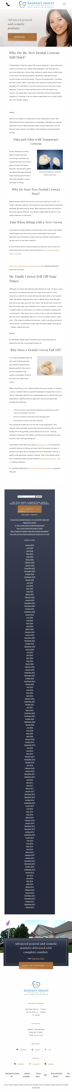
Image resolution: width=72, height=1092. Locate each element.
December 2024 (29, 603)
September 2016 (29, 803)
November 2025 (29, 571)
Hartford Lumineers (26, 1075)
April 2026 (29, 557)
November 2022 (29, 675)
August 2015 (30, 838)
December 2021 (29, 702)
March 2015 (30, 852)
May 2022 (29, 693)
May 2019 (29, 754)
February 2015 (29, 855)
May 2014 (29, 881)
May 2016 (29, 812)
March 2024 (30, 629)
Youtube (50, 1064)
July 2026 (29, 548)
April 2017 (29, 786)
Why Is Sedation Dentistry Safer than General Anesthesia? (30, 531)
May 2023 (29, 658)
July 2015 (29, 841)
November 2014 (29, 864)
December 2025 (29, 568)
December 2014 (29, 861)
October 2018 (29, 762)
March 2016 (30, 817)
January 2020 (29, 739)
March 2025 (30, 594)
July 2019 (29, 748)
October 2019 (29, 742)
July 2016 (29, 809)
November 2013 (29, 899)
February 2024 (29, 632)
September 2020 (29, 722)
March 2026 (30, 560)
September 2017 (29, 777)
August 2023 (30, 649)
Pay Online (67, 1075)
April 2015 (29, 849)
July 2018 (29, 765)
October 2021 (29, 704)
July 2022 (29, 687)
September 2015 (29, 835)
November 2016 (29, 797)
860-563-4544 (38, 958)
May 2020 (29, 733)
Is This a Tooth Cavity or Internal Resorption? (30, 526)
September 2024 (29, 612)
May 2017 (29, 783)
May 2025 (29, 589)
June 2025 (29, 586)
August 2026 (30, 545)
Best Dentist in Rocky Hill (12, 1075)
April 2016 (29, 815)
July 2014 (29, 875)
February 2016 (29, 820)
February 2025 (29, 597)
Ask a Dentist (27, 509)
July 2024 (29, 618)
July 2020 (29, 728)
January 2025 (29, 600)
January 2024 (29, 635)
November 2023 (29, 641)
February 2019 (29, 757)
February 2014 (29, 890)
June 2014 (29, 878)
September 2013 (29, 904)
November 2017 (29, 774)
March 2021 (30, 710)
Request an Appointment (20, 37)
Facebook (23, 1050)
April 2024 (29, 626)
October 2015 (29, 832)
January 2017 (29, 791)
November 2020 (29, 716)
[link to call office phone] (8, 6)
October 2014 (29, 867)
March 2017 (30, 788)
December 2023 (29, 638)
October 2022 (29, 678)
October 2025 (29, 574)
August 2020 (30, 725)
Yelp (49, 1050)
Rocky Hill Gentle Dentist (56, 1075)
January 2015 (29, 858)
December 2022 (29, 673)
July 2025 (29, 583)
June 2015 (29, 843)
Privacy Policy (38, 1075)
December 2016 (29, 794)
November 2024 (29, 606)
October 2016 (29, 800)
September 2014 (29, 870)
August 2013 (30, 907)
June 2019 (29, 751)
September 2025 (29, 577)
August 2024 (30, 615)
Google (37, 1050)
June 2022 (29, 690)
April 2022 (29, 696)
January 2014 (29, 893)
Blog (45, 1075)
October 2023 (29, 644)
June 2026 (29, 551)
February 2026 (29, 563)
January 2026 (29, 565)
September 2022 (29, 681)
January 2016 (29, 823)
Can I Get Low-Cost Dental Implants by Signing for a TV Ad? (29, 534)
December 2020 (29, 713)
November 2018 (29, 759)
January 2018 (29, 771)
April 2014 (29, 884)
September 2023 (29, 647)
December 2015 (29, 826)
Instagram (36, 1064)
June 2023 (29, 655)
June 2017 (29, 780)
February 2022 (29, 699)
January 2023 (29, 670)
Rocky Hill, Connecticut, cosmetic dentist (25, 266)
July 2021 (29, 707)
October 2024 (29, 609)
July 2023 (29, 652)
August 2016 (30, 806)
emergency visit (43, 445)
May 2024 (29, 623)
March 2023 (30, 664)
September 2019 (29, 745)
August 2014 (30, 872)
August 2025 (30, 580)
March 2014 (30, 887)
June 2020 (29, 731)
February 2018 (29, 768)
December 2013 (29, 896)
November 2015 (29, 829)
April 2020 (29, 736)
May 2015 (29, 846)
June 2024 (29, 620)
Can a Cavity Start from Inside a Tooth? (30, 528)
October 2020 (29, 719)
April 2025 (29, 591)
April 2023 (29, 661)
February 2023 (29, 667)
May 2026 (29, 554)
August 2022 (30, 684)
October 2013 (29, 901)
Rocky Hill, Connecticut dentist (41, 468)
